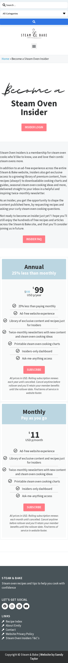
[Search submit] (34, 22)
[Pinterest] (19, 606)
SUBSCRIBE (34, 370)
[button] (34, 46)
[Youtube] (26, 606)
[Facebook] (5, 606)
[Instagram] (12, 606)
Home (5, 59)
